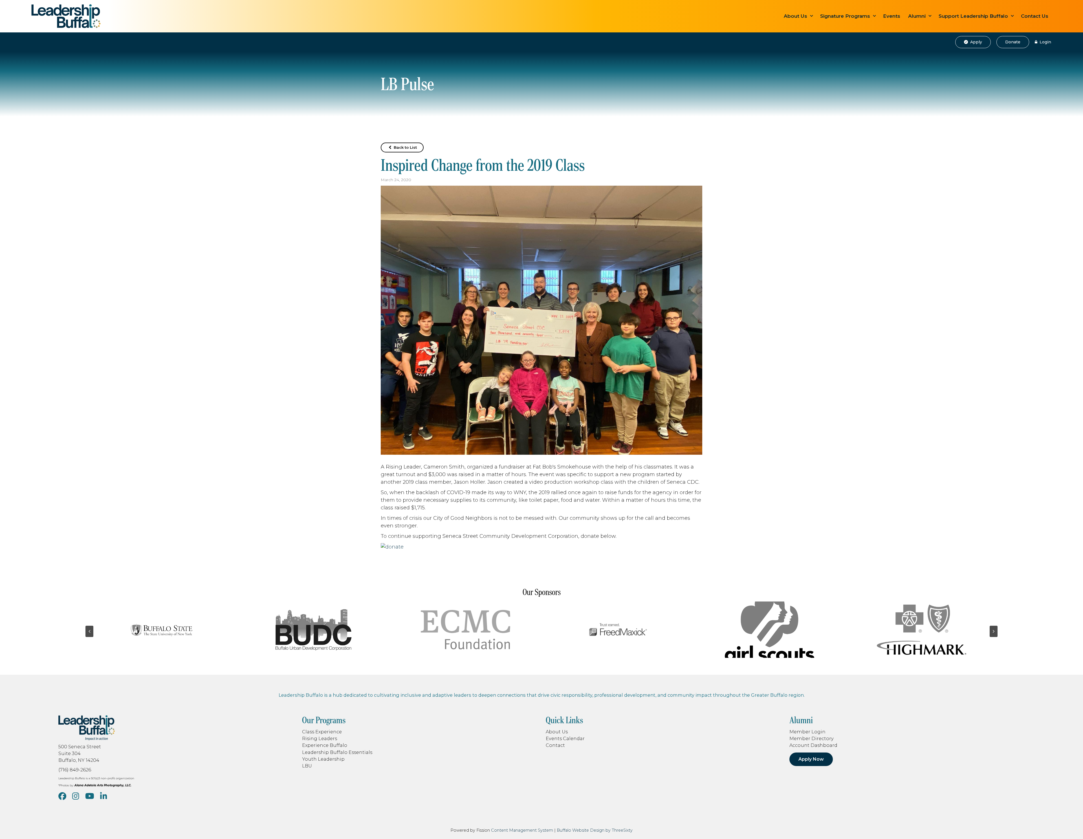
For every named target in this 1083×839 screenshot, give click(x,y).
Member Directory (811, 738)
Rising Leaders (319, 738)
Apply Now (811, 759)
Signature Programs (845, 16)
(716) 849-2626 (74, 770)
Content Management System (522, 830)
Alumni (917, 16)
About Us (795, 16)
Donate (1012, 42)
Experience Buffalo (324, 745)
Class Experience (322, 731)
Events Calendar (565, 738)
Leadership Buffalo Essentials (337, 752)
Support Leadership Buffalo (973, 16)
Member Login (807, 731)
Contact (555, 745)
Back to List (405, 147)
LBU (307, 766)
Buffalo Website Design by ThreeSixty (595, 830)
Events (891, 16)
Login (1044, 42)
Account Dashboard (813, 745)
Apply (975, 42)
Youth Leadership (323, 759)
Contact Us (1034, 16)
